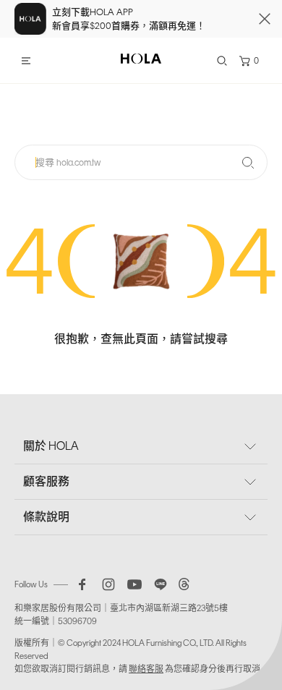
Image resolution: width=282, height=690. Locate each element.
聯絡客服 (146, 669)
